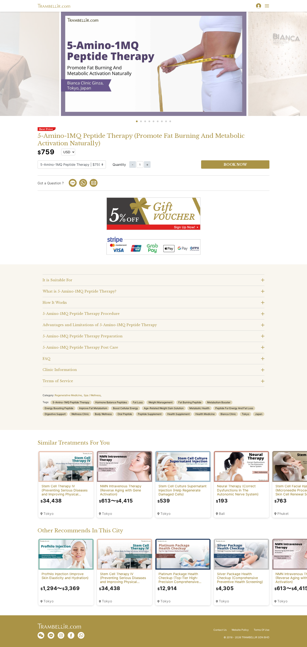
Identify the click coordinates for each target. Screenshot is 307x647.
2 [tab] (141, 121)
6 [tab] (158, 121)
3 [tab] (145, 121)
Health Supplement (178, 414)
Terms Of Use (261, 630)
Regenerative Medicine (68, 395)
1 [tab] (137, 121)
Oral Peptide (125, 414)
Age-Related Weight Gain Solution (164, 408)
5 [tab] (153, 121)
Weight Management (160, 402)
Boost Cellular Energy (125, 408)
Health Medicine (205, 414)
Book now (235, 164)
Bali (222, 514)
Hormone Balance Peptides (111, 402)
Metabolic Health (199, 408)
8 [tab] (166, 121)
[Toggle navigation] (266, 5)
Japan (258, 414)
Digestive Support (55, 414)
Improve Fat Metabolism (93, 408)
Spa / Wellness (92, 395)
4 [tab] (149, 121)
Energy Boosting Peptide (59, 408)
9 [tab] (170, 121)
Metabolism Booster (218, 402)
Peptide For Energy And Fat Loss (234, 408)
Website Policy (240, 630)
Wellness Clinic (80, 414)
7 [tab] (162, 121)
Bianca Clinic (228, 414)
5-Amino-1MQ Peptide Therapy (71, 402)
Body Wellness (103, 414)
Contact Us (220, 630)
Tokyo (245, 414)
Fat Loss (138, 402)
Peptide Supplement (149, 414)
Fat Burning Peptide (189, 402)
